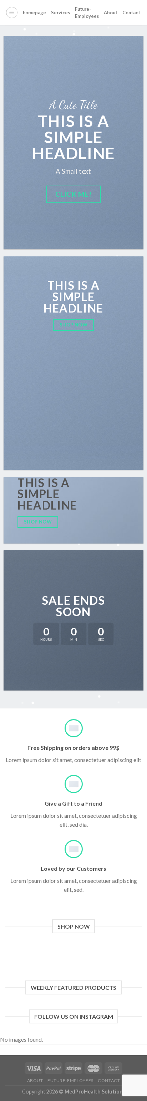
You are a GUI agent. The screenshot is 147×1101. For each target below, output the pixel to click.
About (110, 12)
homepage (34, 12)
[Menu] (11, 12)
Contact (131, 12)
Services (60, 12)
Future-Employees (87, 12)
